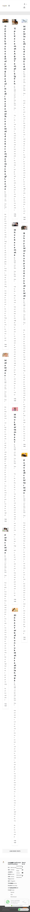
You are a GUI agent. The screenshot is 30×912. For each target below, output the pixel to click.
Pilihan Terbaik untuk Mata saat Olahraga (15, 608)
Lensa (18, 873)
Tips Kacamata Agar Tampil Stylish (15, 23)
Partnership (14, 885)
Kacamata (19, 866)
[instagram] (22, 870)
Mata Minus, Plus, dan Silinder (24, 20)
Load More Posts (15, 851)
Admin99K (5, 194)
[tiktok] (22, 875)
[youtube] (22, 872)
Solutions (19, 877)
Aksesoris (19, 875)
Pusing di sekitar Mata (24, 455)
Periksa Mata (6, 531)
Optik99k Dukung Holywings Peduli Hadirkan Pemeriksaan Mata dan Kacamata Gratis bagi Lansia (5, 107)
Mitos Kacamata (15, 226)
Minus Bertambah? (15, 410)
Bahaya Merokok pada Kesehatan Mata (24, 227)
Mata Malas (6, 356)
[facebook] (22, 867)
